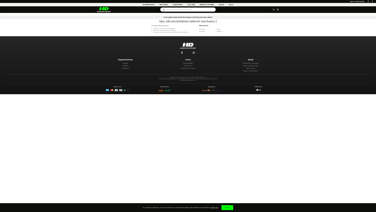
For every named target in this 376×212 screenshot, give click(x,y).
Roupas (125, 63)
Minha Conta (188, 66)
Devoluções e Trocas (188, 68)
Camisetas (202, 29)
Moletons (219, 31)
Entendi (227, 207)
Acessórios (125, 68)
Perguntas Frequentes (250, 66)
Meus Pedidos (188, 63)
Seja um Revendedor (250, 71)
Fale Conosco (250, 68)
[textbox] (189, 9)
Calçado (125, 66)
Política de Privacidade (250, 63)
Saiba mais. (214, 207)
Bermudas (202, 31)
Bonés (218, 29)
